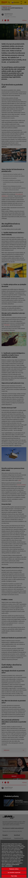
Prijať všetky (14, 876)
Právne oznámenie (8, 866)
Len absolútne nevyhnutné (14, 872)
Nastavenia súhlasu (14, 869)
